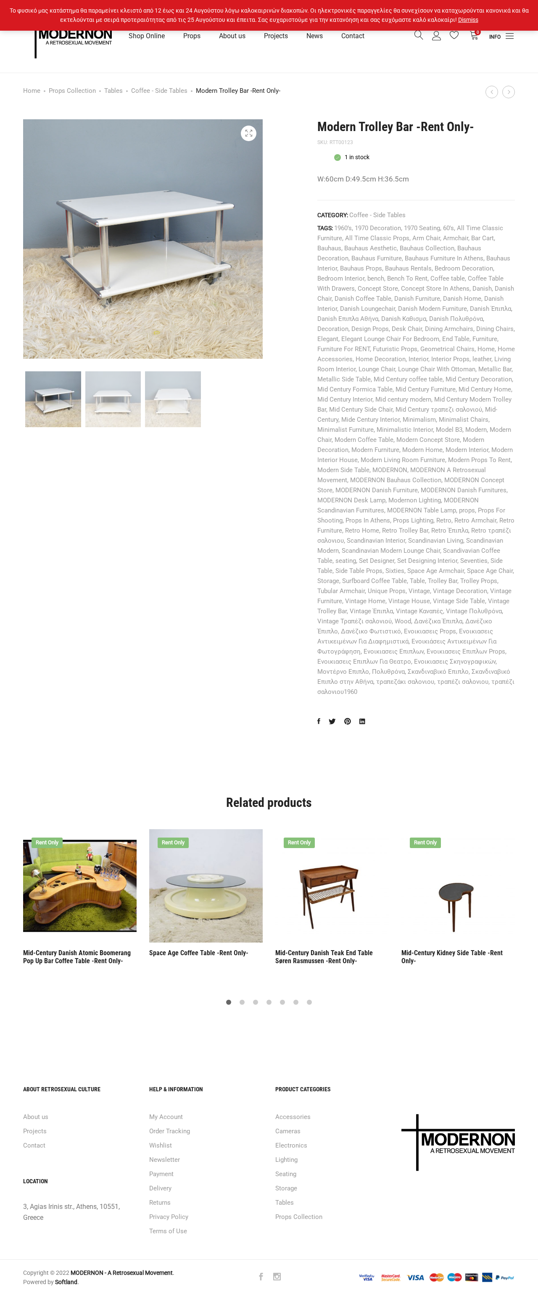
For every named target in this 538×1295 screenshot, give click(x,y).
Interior (418, 359)
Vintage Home (365, 601)
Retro (443, 520)
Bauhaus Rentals (408, 268)
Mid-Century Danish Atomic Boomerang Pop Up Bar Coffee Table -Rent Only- (77, 957)
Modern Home (422, 450)
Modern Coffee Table (364, 440)
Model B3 (449, 429)
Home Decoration (381, 359)
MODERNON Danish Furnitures (463, 490)
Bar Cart (482, 238)
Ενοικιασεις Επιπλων (394, 651)
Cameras (288, 1131)
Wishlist (160, 1145)
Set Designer (376, 561)
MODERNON (389, 470)
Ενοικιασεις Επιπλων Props (466, 651)
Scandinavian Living (435, 540)
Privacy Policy (168, 1217)
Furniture (484, 339)
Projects (276, 36)
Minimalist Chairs (463, 419)
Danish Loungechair (367, 309)
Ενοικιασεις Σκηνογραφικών (455, 661)
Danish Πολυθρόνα (456, 319)
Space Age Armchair (435, 571)
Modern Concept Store (428, 440)
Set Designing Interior (427, 561)
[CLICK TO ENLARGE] (248, 133)
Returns (160, 1202)
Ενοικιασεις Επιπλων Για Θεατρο (364, 661)
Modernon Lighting (414, 500)
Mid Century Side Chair (361, 409)
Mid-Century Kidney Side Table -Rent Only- (452, 957)
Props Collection (72, 91)
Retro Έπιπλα (449, 530)
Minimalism (419, 419)
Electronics (291, 1145)
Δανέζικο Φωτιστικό (371, 631)
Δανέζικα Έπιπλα (438, 621)
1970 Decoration (378, 228)
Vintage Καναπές (419, 611)
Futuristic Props (395, 349)
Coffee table (447, 278)
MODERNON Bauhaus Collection (395, 480)
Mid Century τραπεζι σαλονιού (439, 409)
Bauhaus (329, 248)
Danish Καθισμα (403, 319)
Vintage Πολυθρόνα (474, 611)
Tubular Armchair (341, 591)
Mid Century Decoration (479, 379)
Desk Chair (407, 329)
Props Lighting (413, 520)
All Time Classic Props (377, 238)
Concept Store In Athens (435, 288)
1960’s (343, 228)
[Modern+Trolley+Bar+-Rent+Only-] (347, 722)
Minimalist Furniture (345, 429)
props (467, 510)
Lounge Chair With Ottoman (436, 369)
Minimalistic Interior (405, 429)
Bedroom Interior (340, 278)
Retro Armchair (475, 520)
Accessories (293, 1117)
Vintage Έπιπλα (371, 611)
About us (232, 36)
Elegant (327, 339)
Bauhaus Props (361, 268)
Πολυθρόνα (388, 671)
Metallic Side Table (344, 379)
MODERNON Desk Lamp (351, 500)
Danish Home (462, 298)
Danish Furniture (417, 298)
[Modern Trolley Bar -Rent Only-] (318, 722)
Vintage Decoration (460, 591)
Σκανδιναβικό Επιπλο (438, 671)
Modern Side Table (343, 470)
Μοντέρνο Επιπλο (343, 671)
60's (448, 228)
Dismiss (468, 19)
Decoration (332, 329)
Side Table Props (358, 571)
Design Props (370, 329)
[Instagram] (277, 1277)
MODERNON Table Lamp (421, 510)
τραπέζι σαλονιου (462, 682)
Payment (161, 1174)
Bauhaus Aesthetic (370, 248)
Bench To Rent (407, 278)
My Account (166, 1117)
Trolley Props (478, 581)
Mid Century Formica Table (355, 389)
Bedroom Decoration (464, 268)
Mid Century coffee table (408, 379)
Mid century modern (403, 399)
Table (417, 581)
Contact (352, 36)
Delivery (160, 1188)
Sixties (394, 571)
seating (345, 561)
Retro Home (362, 530)
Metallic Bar (495, 369)
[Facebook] (261, 1277)
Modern (476, 429)
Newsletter (164, 1160)
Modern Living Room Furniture (403, 460)
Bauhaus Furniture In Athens (444, 258)
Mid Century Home (485, 389)
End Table (455, 339)
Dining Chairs (495, 329)
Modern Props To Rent (479, 460)
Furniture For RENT (343, 349)
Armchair (455, 238)
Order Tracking (169, 1131)
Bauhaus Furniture (376, 258)
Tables (113, 91)
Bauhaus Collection (427, 248)
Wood (403, 621)
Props (191, 36)
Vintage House (409, 601)
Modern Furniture (375, 450)
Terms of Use (168, 1231)
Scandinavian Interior (376, 540)
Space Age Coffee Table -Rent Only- (198, 953)
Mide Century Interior (370, 419)
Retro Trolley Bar (405, 530)
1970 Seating (422, 228)
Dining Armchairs (449, 329)
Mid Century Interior (344, 399)
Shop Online (147, 36)
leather (481, 359)
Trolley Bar (442, 581)
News (314, 36)
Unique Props (387, 591)
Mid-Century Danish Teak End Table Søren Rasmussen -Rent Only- (324, 957)
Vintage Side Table (459, 601)
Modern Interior (467, 450)
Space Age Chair (490, 571)
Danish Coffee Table (363, 298)
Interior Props (450, 359)
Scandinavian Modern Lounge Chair (391, 550)
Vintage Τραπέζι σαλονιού (354, 621)
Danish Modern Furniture (432, 309)
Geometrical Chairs (447, 349)
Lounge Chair (377, 369)
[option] (80, 898)
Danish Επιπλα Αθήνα (347, 319)
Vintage (419, 591)
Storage (328, 581)
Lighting (286, 1160)
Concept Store (378, 288)
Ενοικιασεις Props (430, 631)
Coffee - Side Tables (159, 91)
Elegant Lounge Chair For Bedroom (390, 339)
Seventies (474, 561)
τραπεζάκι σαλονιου (405, 682)
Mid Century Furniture (426, 389)
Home (31, 91)
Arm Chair (426, 238)
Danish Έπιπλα (490, 309)
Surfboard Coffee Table (374, 581)
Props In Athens (367, 520)
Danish (482, 288)
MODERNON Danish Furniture (376, 490)
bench (375, 278)
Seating (285, 1174)
